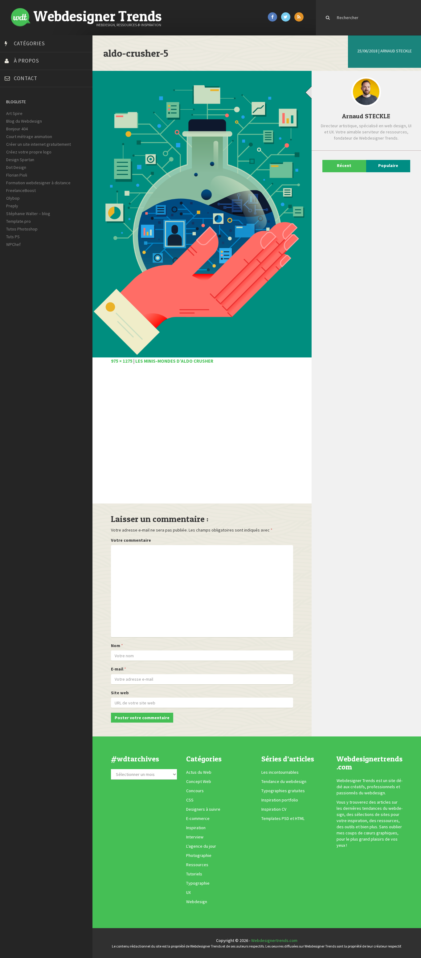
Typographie (198, 883)
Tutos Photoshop (22, 229)
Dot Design (16, 167)
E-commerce (198, 818)
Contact (25, 78)
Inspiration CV (273, 809)
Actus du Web (198, 772)
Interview (194, 837)
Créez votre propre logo (28, 152)
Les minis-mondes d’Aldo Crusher (174, 361)
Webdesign (196, 902)
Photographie (198, 855)
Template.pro (18, 221)
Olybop (13, 198)
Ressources (197, 865)
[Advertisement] (202, 437)
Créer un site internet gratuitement (38, 144)
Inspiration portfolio (279, 800)
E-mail (117, 669)
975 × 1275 (122, 361)
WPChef (13, 244)
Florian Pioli (16, 175)
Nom (115, 645)
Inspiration (196, 828)
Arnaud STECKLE (396, 51)
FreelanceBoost (21, 190)
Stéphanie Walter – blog (28, 213)
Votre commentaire (131, 540)
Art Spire (14, 113)
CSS (190, 800)
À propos (26, 60)
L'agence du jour (201, 846)
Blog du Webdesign (24, 121)
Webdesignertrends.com (274, 940)
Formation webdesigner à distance (38, 182)
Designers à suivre (203, 809)
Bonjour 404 (17, 129)
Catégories (29, 43)
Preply (12, 206)
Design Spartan (20, 159)
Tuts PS (13, 236)
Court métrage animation (29, 136)
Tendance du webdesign (283, 782)
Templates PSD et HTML (283, 818)
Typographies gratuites (283, 791)
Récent (344, 165)
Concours (195, 791)
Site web (120, 692)
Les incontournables (280, 772)
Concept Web (198, 782)
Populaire (388, 165)
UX (188, 892)
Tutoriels (194, 874)
